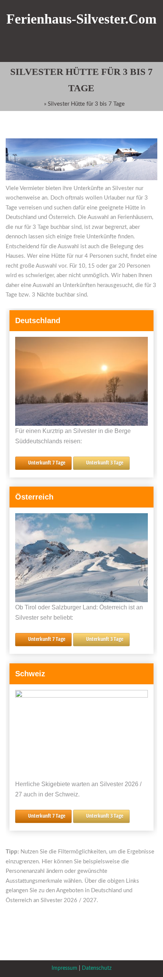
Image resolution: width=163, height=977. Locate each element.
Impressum (64, 968)
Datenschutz (96, 968)
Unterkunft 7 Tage (46, 462)
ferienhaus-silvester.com (81, 19)
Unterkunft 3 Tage (104, 462)
